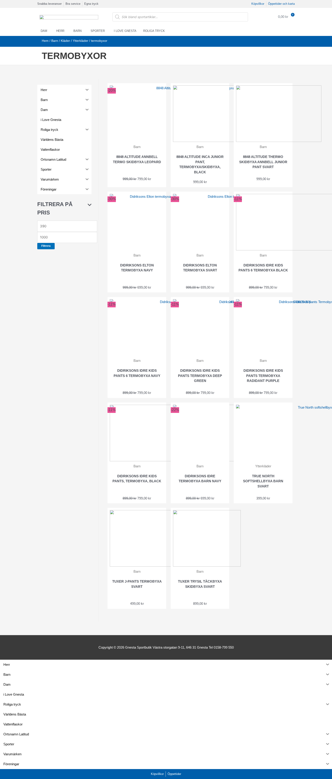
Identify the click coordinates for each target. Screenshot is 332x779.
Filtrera (46, 245)
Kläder (65, 40)
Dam (44, 31)
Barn (77, 31)
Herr (60, 31)
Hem (45, 40)
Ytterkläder (80, 40)
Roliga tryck (154, 31)
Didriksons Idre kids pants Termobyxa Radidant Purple (263, 376)
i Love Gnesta (125, 31)
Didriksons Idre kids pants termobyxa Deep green (200, 376)
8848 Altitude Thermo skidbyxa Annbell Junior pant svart (263, 162)
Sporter (98, 31)
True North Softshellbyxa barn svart (263, 481)
